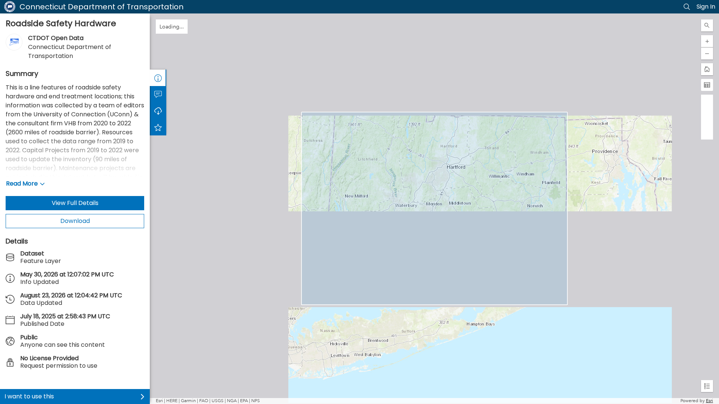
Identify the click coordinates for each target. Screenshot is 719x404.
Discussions (158, 94)
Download (75, 221)
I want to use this (29, 396)
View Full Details (75, 203)
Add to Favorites (158, 127)
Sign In (706, 6)
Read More (22, 183)
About (158, 78)
